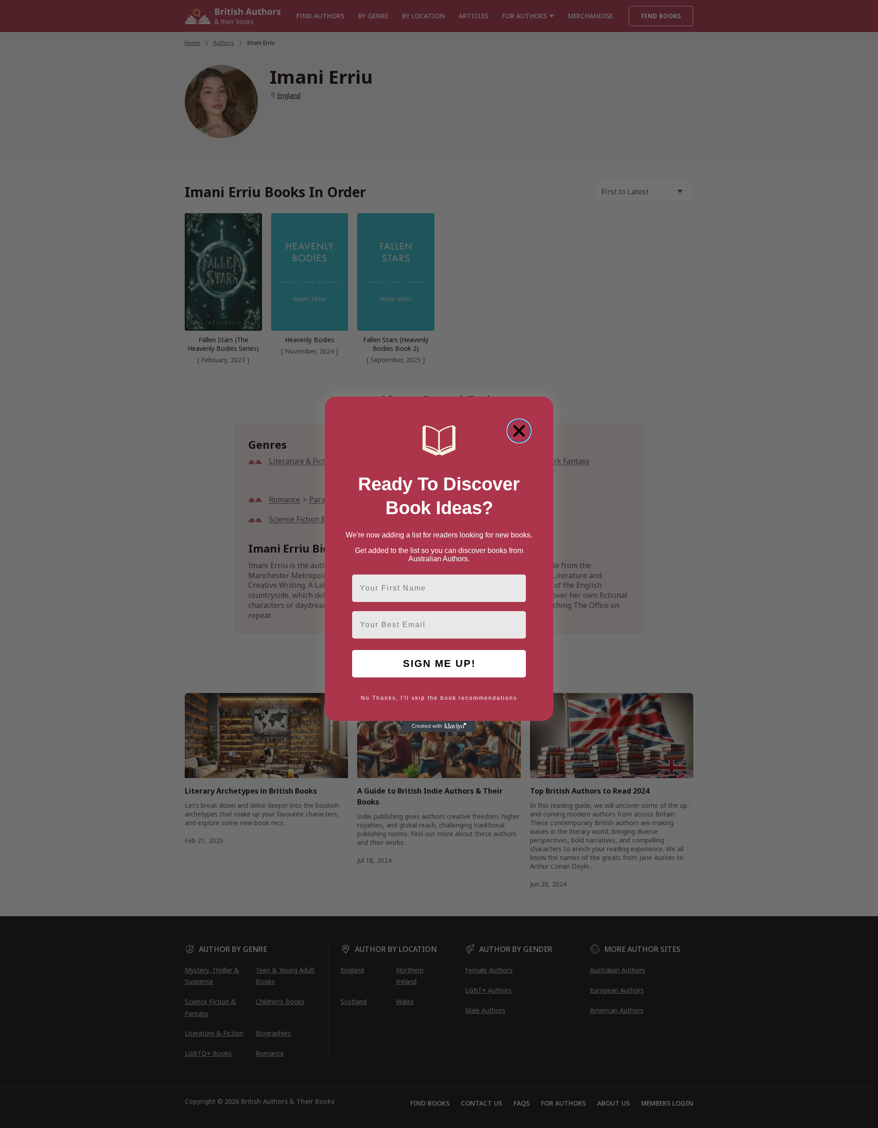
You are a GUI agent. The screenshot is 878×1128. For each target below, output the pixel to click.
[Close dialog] (519, 430)
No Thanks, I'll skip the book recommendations (439, 698)
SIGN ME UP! (439, 663)
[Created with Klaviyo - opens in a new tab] (439, 726)
